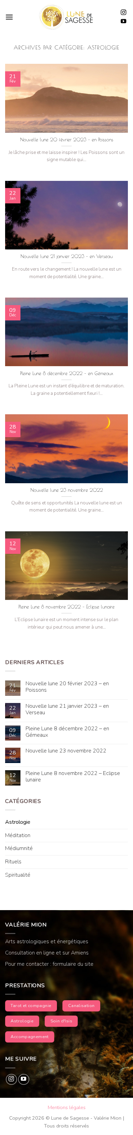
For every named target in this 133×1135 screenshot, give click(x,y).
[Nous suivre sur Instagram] (123, 13)
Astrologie (17, 822)
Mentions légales (67, 1107)
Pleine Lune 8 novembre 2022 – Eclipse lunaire (66, 606)
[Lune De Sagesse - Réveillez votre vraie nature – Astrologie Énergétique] (66, 17)
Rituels (13, 861)
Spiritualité (17, 875)
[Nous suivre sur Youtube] (123, 21)
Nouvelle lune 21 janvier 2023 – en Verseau (66, 256)
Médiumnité (19, 848)
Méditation (17, 835)
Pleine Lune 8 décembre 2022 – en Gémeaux (66, 373)
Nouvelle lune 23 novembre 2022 (66, 490)
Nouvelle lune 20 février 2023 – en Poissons (66, 139)
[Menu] (9, 17)
